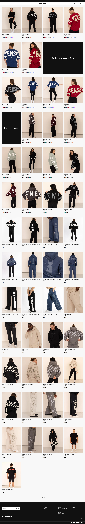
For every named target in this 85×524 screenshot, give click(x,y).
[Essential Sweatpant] (64, 317)
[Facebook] (82, 518)
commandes (73, 507)
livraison (59, 507)
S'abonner (17, 508)
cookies (59, 512)
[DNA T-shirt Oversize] (43, 37)
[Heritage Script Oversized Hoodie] (64, 352)
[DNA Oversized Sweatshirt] (43, 212)
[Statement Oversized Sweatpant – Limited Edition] (43, 247)
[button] (71, 3)
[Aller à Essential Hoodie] (32, 335)
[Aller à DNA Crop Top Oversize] (11, 20)
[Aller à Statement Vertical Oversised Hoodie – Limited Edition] (32, 230)
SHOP (2, 3)
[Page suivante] (44, 497)
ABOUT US (21, 3)
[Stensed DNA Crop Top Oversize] (8, 37)
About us (45, 505)
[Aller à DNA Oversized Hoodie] (32, 20)
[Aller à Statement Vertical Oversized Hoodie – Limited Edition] (32, 265)
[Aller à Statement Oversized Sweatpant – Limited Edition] (53, 230)
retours (45, 509)
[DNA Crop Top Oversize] (3, 37)
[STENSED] (7, 516)
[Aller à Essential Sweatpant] (73, 300)
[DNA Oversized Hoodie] (22, 37)
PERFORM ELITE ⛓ (16, 3)
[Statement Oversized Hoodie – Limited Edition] (3, 247)
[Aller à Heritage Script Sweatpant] (32, 405)
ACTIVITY (11, 3)
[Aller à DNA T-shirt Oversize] (53, 20)
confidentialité (60, 509)
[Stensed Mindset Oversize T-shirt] (64, 457)
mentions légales (61, 513)
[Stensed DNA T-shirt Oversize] (51, 37)
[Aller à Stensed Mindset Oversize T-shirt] (73, 440)
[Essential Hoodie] (22, 352)
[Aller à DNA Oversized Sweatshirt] (53, 195)
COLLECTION (6, 3)
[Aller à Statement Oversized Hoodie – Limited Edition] (11, 230)
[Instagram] (81, 518)
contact (45, 508)
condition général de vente (62, 508)
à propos (45, 507)
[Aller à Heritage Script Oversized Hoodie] (73, 335)
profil (73, 508)
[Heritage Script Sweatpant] (22, 422)
